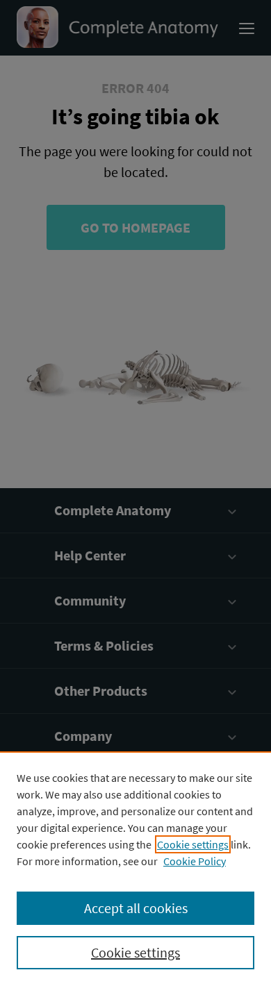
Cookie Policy (194, 861)
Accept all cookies (136, 908)
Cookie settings (193, 844)
